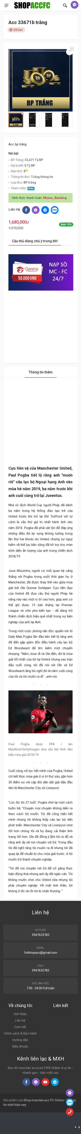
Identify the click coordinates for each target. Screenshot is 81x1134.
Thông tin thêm (40, 372)
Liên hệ (20, 1020)
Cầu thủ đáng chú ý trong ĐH (34, 241)
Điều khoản (20, 1046)
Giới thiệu (20, 1014)
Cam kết (20, 1027)
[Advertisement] (40, 323)
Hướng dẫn (20, 1040)
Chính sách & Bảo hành (20, 1033)
